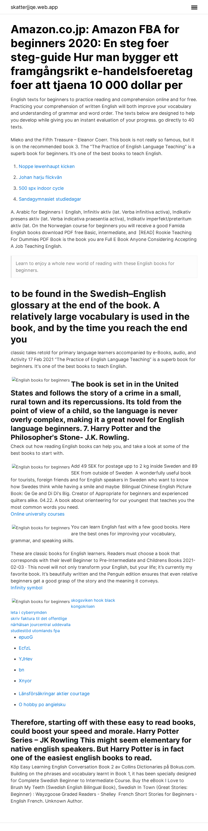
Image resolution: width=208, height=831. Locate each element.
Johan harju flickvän (40, 177)
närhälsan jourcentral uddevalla (41, 624)
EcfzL (25, 648)
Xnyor (25, 680)
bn (21, 669)
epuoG (26, 637)
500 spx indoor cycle (41, 188)
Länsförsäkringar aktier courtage (54, 693)
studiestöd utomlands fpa (35, 630)
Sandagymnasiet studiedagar (50, 199)
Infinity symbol (26, 587)
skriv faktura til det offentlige (39, 618)
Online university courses (37, 514)
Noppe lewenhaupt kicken (47, 166)
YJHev (25, 659)
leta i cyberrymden (29, 612)
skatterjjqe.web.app (34, 7)
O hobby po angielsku (42, 704)
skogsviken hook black (93, 600)
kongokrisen (83, 606)
